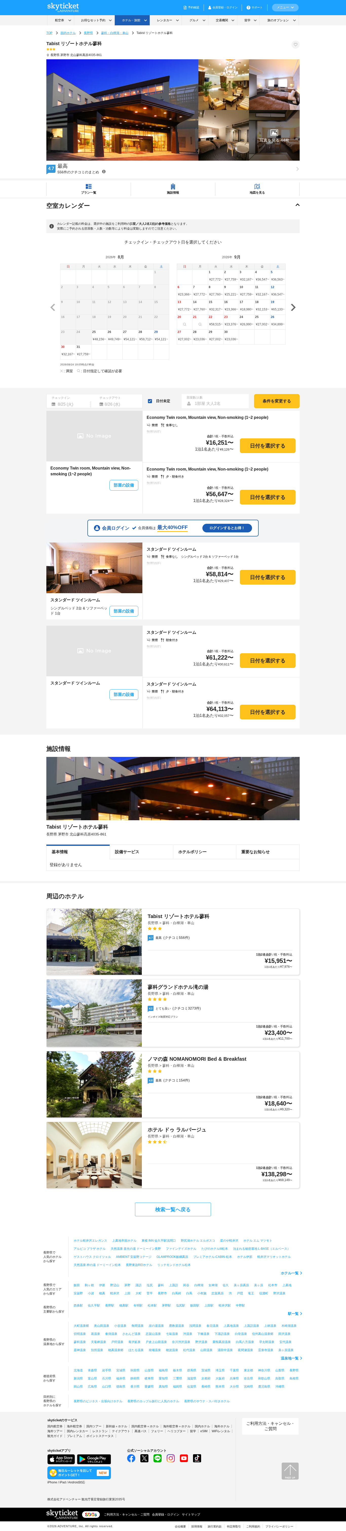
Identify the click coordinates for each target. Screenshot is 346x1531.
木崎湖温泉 (289, 1326)
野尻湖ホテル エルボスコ (198, 1240)
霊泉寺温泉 (265, 1350)
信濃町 (263, 1293)
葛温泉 (95, 1334)
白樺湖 (198, 1285)
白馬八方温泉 (245, 1342)
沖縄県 (279, 1386)
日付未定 (163, 401)
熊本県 (220, 1386)
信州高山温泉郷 (262, 1334)
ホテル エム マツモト (257, 1240)
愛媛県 (149, 1386)
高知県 (163, 1386)
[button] (274, 135)
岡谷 (186, 1285)
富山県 (92, 1378)
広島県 (92, 1386)
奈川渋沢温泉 (181, 1342)
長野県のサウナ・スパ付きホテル (207, 1401)
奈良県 (248, 1378)
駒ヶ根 (89, 1285)
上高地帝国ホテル (124, 1240)
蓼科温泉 (80, 1342)
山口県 (106, 1386)
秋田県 (135, 1370)
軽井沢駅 (225, 1305)
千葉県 (234, 1370)
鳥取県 (279, 1378)
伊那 (102, 1285)
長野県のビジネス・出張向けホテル (98, 1401)
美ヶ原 (258, 1285)
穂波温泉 (172, 1350)
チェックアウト (110, 397)
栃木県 (177, 1370)
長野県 (88, 32)
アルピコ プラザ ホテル (90, 1248)
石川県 (106, 1378)
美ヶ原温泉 (286, 1350)
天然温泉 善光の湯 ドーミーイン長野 (136, 1248)
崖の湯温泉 (156, 1326)
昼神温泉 (80, 1350)
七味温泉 (172, 1334)
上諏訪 (173, 1285)
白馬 (189, 1293)
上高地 (287, 1285)
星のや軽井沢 (229, 1240)
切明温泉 (80, 1334)
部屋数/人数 (195, 397)
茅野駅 (166, 1305)
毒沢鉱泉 (134, 1342)
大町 (139, 1293)
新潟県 (78, 1378)
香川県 (135, 1386)
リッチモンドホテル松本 (174, 1265)
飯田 (77, 1285)
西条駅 (78, 1305)
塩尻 (150, 1285)
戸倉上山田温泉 (156, 1342)
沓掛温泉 (111, 1334)
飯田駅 (194, 1305)
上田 (127, 1293)
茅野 (127, 1285)
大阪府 (220, 1378)
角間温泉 (137, 1326)
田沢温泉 (284, 1334)
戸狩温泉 (117, 1342)
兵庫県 (234, 1378)
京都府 (205, 1378)
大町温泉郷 (81, 1326)
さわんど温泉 (131, 1334)
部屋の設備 (124, 485)
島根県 (294, 1378)
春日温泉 (212, 1326)
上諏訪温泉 (251, 1326)
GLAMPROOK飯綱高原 (172, 1257)
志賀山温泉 (153, 1334)
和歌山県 (264, 1378)
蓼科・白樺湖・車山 (114, 32)
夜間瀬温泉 (245, 1350)
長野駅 (109, 1305)
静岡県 (135, 1378)
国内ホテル (68, 32)
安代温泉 (285, 1342)
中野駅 (240, 1305)
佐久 (226, 1285)
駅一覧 (293, 1314)
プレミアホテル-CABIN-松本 (212, 1257)
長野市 (162, 1293)
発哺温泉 (155, 1350)
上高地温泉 (231, 1326)
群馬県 (191, 1370)
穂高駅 (123, 1305)
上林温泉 (270, 1326)
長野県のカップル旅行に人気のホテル (153, 1401)
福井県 (120, 1378)
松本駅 (152, 1305)
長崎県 (205, 1386)
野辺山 (114, 1285)
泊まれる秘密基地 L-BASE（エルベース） (261, 1248)
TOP (49, 32)
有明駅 (138, 1305)
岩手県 (106, 1370)
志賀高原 (218, 1293)
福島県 (163, 1370)
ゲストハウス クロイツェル (92, 1257)
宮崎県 (248, 1386)
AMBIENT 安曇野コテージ (133, 1257)
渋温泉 (187, 1334)
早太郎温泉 (266, 1342)
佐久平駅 (94, 1305)
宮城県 (120, 1370)
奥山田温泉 (101, 1326)
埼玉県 (220, 1370)
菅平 (150, 1293)
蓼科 (161, 1285)
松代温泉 (189, 1350)
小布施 (201, 1293)
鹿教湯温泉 (176, 1326)
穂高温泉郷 (115, 1350)
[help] (104, 171)
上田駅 (209, 1305)
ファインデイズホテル (181, 1248)
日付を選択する (267, 446)
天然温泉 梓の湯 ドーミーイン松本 (97, 1265)
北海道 (78, 1370)
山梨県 (279, 1370)
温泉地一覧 (290, 1358)
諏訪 (139, 1285)
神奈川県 (264, 1370)
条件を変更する (277, 401)
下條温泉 (203, 1334)
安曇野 (78, 1293)
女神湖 (213, 1285)
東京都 (248, 1370)
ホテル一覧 (290, 1273)
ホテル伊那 (244, 1257)
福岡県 (177, 1386)
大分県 (234, 1386)
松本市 (272, 1285)
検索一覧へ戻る (173, 1209)
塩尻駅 (180, 1305)
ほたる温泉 (136, 1350)
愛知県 (163, 1378)
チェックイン (61, 397)
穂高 (102, 1293)
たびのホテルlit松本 (214, 1248)
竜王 (251, 1293)
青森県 (92, 1370)
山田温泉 (206, 1350)
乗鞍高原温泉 (222, 1342)
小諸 (91, 1293)
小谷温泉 (120, 1326)
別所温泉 (97, 1350)
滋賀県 (191, 1378)
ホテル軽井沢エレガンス (90, 1240)
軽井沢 (114, 1293)
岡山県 (78, 1386)
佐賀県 (191, 1386)
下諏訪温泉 (222, 1334)
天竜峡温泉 (98, 1342)
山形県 (149, 1370)
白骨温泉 (241, 1334)
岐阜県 (149, 1378)
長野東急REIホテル (139, 1265)
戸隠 (240, 1293)
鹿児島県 (264, 1386)
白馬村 (176, 1293)
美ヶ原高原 (241, 1285)
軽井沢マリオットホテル (274, 1257)
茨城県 (205, 1370)
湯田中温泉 (225, 1350)
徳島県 (120, 1386)
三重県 (177, 1378)
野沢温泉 (279, 1293)
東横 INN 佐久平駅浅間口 (159, 1240)
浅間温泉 (195, 1326)
